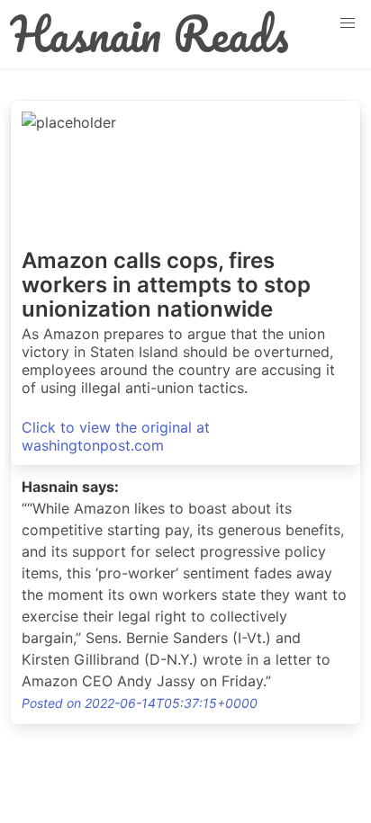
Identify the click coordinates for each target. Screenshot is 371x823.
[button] (347, 23)
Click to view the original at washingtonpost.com (116, 436)
